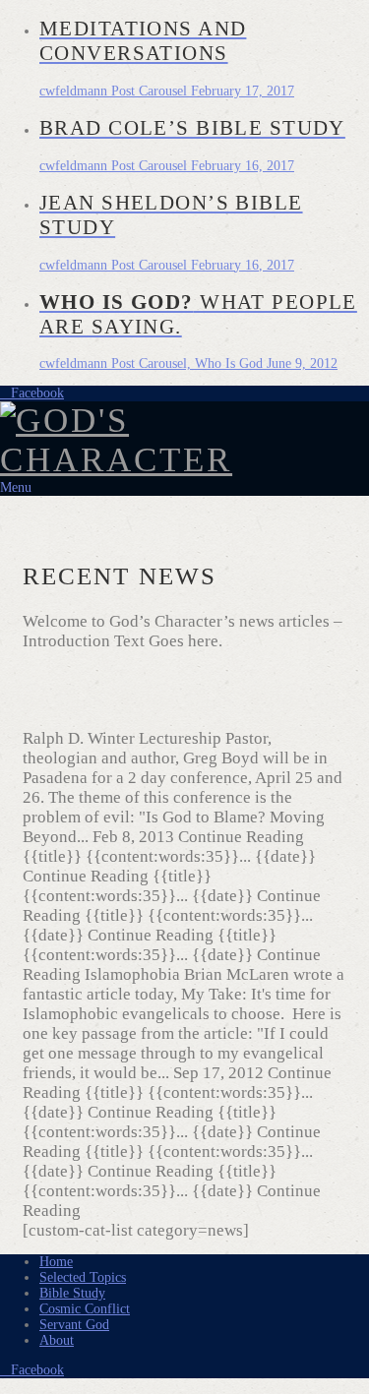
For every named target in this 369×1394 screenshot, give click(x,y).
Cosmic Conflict (84, 1309)
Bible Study (72, 1293)
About (56, 1340)
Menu (15, 487)
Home (56, 1261)
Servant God (74, 1324)
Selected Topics (82, 1277)
